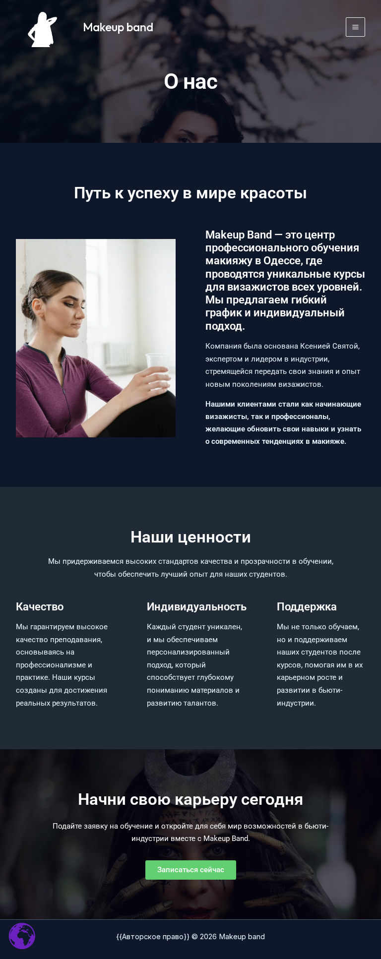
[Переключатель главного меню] (355, 27)
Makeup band (118, 26)
